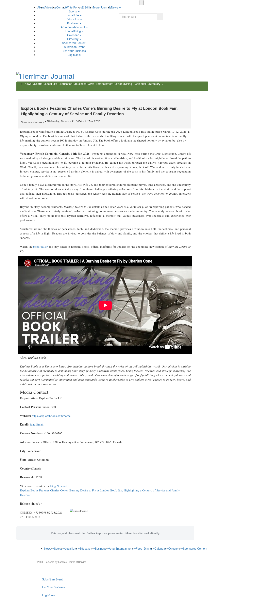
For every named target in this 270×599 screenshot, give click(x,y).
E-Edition (87, 7)
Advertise (50, 7)
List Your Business (74, 51)
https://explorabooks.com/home (51, 416)
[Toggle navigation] (141, 2)
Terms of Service (77, 561)
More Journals (102, 7)
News (28, 84)
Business (73, 23)
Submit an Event (74, 47)
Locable (62, 561)
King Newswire (59, 486)
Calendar (73, 35)
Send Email (36, 424)
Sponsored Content (74, 43)
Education (73, 19)
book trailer (40, 246)
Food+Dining (73, 31)
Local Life (73, 15)
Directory (73, 39)
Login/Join (74, 55)
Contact (61, 7)
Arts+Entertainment (73, 27)
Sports (73, 11)
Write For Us (74, 7)
